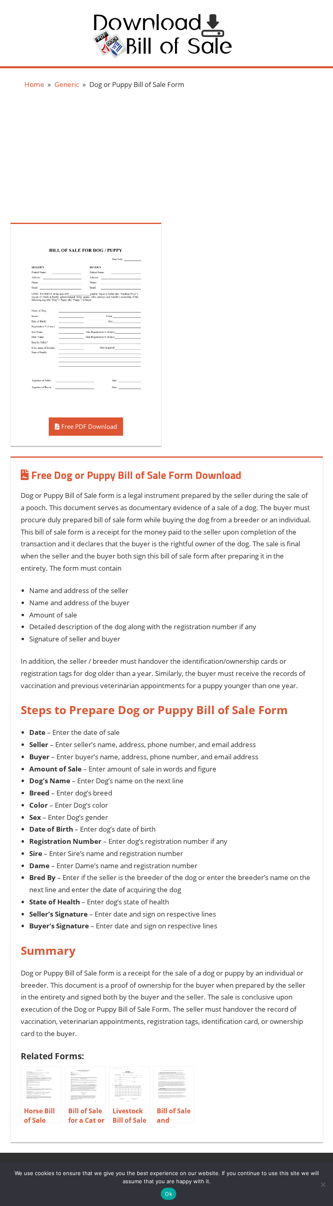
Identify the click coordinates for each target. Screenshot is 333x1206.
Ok (168, 1194)
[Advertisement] (166, 155)
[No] (323, 1184)
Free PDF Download (88, 426)
